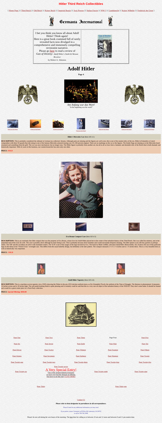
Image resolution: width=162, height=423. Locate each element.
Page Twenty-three (81, 362)
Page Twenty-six (21, 371)
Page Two (49, 338)
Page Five (145, 338)
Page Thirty (41, 386)
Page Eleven (17, 350)
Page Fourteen (113, 350)
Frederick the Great (145, 10)
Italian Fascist (92, 10)
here (52, 50)
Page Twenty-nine (141, 371)
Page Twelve (49, 350)
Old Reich (38, 10)
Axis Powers (79, 10)
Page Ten (145, 344)
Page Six (17, 344)
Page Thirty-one (121, 386)
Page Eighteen (81, 356)
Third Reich (26, 10)
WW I (103, 10)
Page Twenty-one (17, 362)
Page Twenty (145, 356)
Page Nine (113, 344)
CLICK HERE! (69, 377)
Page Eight (81, 344)
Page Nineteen (113, 356)
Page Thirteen (81, 350)
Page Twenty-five (145, 362)
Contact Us (81, 400)
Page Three (81, 338)
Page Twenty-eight (101, 371)
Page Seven (49, 344)
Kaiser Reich (50, 10)
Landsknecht (114, 10)
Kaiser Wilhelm (128, 10)
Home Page (14, 10)
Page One (17, 338)
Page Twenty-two (49, 362)
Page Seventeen (49, 356)
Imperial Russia (64, 10)
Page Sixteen (16, 356)
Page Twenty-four (113, 362)
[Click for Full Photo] (13, 129)
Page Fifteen (145, 350)
